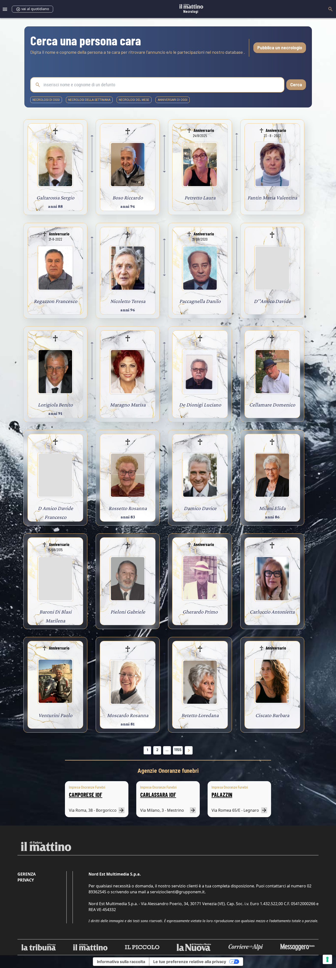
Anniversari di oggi (172, 100)
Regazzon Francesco (55, 301)
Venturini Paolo (55, 715)
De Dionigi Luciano (200, 405)
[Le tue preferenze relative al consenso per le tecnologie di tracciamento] (327, 959)
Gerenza (26, 874)
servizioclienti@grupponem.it (177, 892)
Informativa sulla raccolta (121, 961)
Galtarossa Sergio (55, 197)
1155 (178, 750)
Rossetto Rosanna (127, 508)
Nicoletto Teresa (127, 301)
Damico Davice (200, 508)
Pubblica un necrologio (279, 47)
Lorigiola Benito (55, 405)
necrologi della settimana (89, 100)
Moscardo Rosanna (127, 715)
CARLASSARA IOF (158, 794)
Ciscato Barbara (272, 715)
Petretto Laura (199, 197)
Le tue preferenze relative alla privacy (189, 961)
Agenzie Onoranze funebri (168, 770)
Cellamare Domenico (272, 405)
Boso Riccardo (127, 197)
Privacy (25, 880)
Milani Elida (272, 508)
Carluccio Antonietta (272, 612)
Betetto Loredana (200, 715)
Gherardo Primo (200, 612)
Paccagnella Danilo (200, 301)
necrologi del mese (134, 100)
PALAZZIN (222, 794)
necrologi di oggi (46, 100)
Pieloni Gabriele (127, 612)
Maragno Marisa (128, 405)
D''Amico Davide (272, 301)
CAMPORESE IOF (85, 794)
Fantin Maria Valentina (272, 197)
